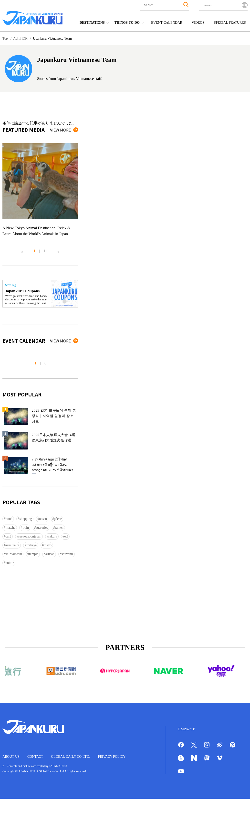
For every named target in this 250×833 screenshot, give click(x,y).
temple (33, 554)
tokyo (48, 545)
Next (58, 250)
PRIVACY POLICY (111, 756)
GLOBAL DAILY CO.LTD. (70, 756)
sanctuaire (12, 545)
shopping (26, 519)
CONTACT (35, 756)
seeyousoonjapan (29, 536)
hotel (9, 519)
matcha (10, 527)
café (8, 536)
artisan (49, 554)
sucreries (42, 527)
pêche (58, 519)
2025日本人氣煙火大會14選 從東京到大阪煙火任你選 (53, 437)
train (25, 527)
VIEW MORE (60, 130)
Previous (22, 250)
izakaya (31, 545)
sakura (52, 536)
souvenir (67, 554)
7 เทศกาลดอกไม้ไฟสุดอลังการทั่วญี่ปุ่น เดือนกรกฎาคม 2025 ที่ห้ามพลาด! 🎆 (54, 466)
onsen (43, 519)
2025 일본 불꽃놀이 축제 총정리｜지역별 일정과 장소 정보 (54, 416)
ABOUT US (11, 756)
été (66, 536)
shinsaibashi (14, 554)
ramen (59, 527)
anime (10, 563)
